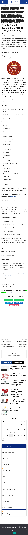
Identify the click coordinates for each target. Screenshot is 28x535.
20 (14, 432)
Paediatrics (17, 17)
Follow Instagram (14, 305)
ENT (8, 12)
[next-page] (5, 414)
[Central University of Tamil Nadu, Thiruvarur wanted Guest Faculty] (5, 411)
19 (11, 432)
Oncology (19, 16)
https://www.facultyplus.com (14, 355)
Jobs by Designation (5, 9)
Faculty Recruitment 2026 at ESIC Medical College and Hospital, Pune (18, 401)
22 (21, 432)
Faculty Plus (13, 12)
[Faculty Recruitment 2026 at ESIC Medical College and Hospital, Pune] (5, 401)
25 (7, 435)
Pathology (22, 17)
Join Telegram (9, 302)
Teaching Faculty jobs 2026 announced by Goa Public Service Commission (18, 368)
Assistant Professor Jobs (14, 9)
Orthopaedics (11, 17)
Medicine (11, 7)
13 (14, 430)
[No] (26, 529)
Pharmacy (3, 19)
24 (3, 435)
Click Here (13, 196)
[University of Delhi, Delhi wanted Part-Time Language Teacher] (5, 376)
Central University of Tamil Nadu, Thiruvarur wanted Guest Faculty (17, 408)
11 (7, 430)
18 (7, 432)
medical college (17, 84)
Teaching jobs (16, 22)
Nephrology (4, 16)
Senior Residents (5, 22)
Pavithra (4, 35)
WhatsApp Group (8, 299)
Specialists (11, 22)
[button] (2, 2)
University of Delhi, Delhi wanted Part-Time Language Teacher (18, 375)
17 (3, 432)
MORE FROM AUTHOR (18, 362)
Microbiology (18, 14)
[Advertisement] (14, 322)
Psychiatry (21, 19)
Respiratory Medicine (20, 20)
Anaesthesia (17, 7)
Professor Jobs (15, 19)
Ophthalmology (4, 17)
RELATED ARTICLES (7, 362)
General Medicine (19, 12)
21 (18, 432)
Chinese (3, 379)
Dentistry (22, 11)
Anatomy (21, 7)
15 (21, 430)
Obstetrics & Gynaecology (12, 16)
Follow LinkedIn (18, 302)
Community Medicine (15, 11)
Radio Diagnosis (5, 20)
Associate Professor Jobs (6, 11)
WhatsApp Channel (19, 299)
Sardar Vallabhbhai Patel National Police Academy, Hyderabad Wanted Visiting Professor (20, 344)
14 (18, 430)
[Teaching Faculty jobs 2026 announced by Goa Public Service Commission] (5, 368)
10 (3, 430)
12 (11, 430)
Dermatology (4, 12)
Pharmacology (9, 19)
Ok (14, 532)
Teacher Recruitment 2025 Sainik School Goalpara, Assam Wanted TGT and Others (7, 344)
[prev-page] (2, 414)
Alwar (8, 7)
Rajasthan (3, 5)
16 (24, 430)
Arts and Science (12, 14)
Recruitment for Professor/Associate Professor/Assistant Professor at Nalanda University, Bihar (16, 393)
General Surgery (5, 14)
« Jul (2, 440)
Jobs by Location (12, 20)
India (14, 86)
